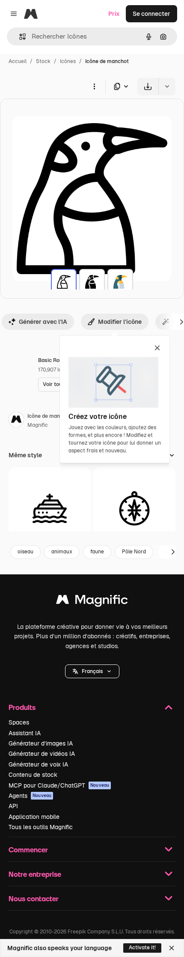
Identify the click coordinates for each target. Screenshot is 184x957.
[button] (92, 671)
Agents (30, 796)
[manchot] (64, 282)
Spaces (19, 722)
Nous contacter (34, 898)
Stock (43, 61)
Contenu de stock (33, 775)
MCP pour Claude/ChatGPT (59, 785)
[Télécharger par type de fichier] (121, 86)
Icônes (68, 61)
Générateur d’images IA (41, 743)
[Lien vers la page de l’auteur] (16, 421)
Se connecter (151, 14)
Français (92, 671)
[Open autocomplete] (19, 36)
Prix (114, 14)
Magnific (37, 425)
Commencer (28, 849)
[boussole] (134, 508)
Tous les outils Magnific (41, 827)
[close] (157, 348)
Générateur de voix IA (38, 764)
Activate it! (142, 947)
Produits (22, 707)
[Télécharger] (147, 86)
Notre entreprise (35, 874)
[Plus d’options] (94, 86)
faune (97, 551)
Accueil (18, 61)
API (13, 806)
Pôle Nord (134, 551)
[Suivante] (173, 552)
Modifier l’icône (120, 322)
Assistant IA (25, 733)
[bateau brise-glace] (50, 508)
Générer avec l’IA (43, 322)
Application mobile (34, 817)
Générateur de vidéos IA (42, 754)
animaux (61, 551)
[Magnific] (92, 601)
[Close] (171, 948)
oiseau (25, 551)
